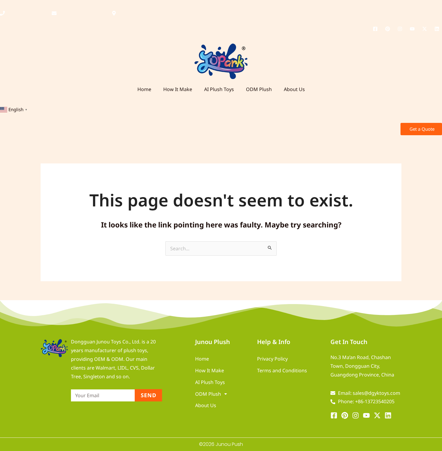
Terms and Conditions (282, 370)
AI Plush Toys (219, 89)
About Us (294, 89)
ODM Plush (259, 89)
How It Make (177, 89)
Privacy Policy (272, 358)
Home (144, 89)
